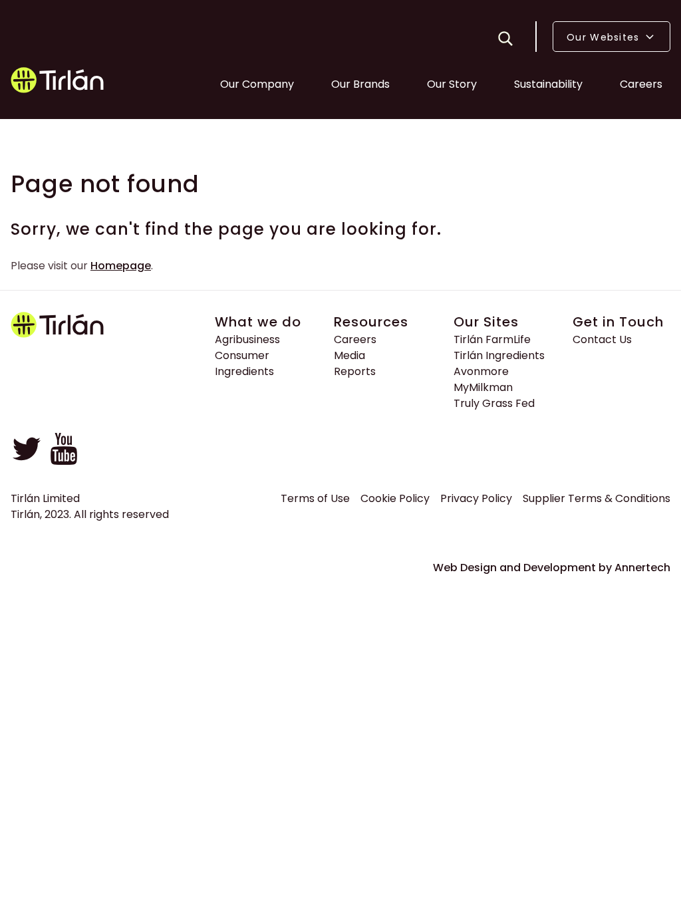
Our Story (452, 84)
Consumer (242, 355)
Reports (355, 371)
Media (349, 355)
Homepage (120, 265)
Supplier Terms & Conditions (596, 498)
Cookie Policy (395, 498)
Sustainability (548, 84)
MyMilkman (483, 387)
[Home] (58, 82)
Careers (641, 84)
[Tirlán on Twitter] (27, 461)
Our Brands (360, 84)
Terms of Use (315, 498)
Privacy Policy (476, 498)
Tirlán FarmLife (492, 339)
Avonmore (481, 371)
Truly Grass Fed (494, 403)
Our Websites (605, 37)
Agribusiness (247, 339)
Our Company (257, 84)
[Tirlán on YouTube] (64, 461)
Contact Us (602, 339)
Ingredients (244, 371)
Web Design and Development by (551, 567)
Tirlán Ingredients (499, 355)
